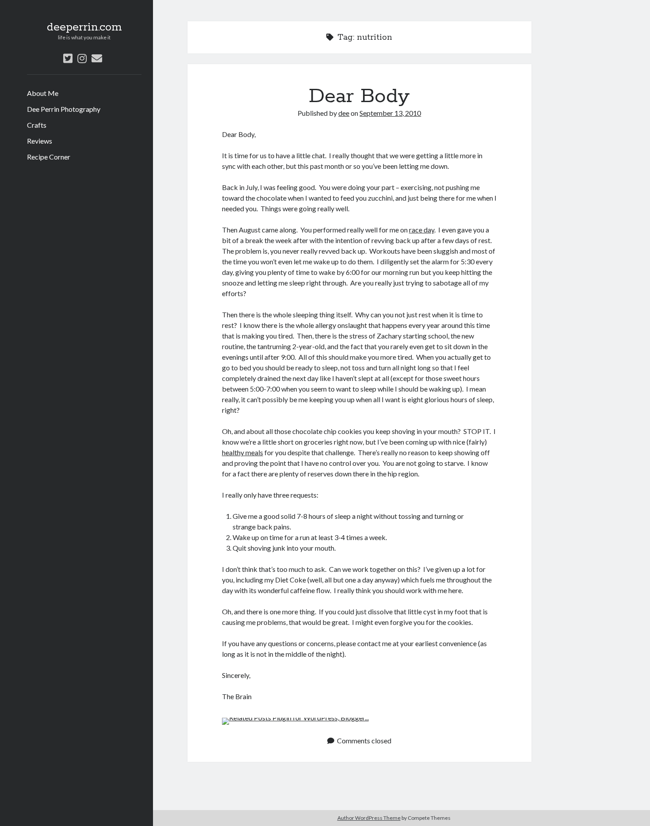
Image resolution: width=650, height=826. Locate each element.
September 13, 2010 (390, 113)
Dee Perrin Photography (63, 109)
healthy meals (242, 452)
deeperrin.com (84, 27)
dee (343, 113)
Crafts (36, 125)
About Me (42, 93)
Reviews (39, 141)
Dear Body (359, 96)
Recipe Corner (48, 156)
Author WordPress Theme (369, 818)
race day (421, 229)
